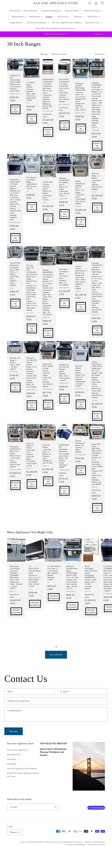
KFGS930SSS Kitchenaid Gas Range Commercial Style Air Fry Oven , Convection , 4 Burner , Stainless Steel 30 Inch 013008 (64, 90)
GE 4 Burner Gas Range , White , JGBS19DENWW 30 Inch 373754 (31, 183)
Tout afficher (56, 654)
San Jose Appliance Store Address (22, 768)
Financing (11, 759)
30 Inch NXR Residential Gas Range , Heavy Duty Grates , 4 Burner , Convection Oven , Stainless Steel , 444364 (15, 274)
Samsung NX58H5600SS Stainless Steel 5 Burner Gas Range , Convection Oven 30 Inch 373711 (64, 187)
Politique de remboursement (95, 842)
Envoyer (13, 731)
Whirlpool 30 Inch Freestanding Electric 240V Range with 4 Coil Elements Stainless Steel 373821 (15, 83)
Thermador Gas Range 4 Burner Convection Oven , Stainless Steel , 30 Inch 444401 (64, 277)
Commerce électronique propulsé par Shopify (66, 842)
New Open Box (13, 754)
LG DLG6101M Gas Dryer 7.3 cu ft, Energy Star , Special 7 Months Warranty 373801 (53, 573)
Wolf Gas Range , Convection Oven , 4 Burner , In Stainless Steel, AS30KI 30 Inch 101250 (47, 454)
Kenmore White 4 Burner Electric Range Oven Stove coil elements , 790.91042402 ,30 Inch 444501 (80, 376)
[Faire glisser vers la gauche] (50, 647)
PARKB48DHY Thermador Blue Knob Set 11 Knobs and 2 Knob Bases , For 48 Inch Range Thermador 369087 (64, 456)
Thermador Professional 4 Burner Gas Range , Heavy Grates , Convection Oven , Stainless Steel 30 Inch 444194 (15, 457)
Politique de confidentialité (75, 844)
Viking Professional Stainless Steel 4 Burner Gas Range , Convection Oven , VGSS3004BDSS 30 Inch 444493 (80, 192)
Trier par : (44, 54)
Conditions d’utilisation (96, 844)
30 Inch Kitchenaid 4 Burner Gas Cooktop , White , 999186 (80, 446)
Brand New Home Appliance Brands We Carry (23, 774)
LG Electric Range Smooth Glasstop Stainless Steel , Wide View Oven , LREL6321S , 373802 (31, 91)
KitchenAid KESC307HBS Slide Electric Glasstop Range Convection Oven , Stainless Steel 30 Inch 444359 (48, 375)
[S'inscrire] (55, 807)
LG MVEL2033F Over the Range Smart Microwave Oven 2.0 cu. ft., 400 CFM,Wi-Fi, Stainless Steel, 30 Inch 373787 (35, 576)
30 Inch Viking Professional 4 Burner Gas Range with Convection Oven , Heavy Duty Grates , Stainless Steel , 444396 (80, 277)
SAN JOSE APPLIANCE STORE (37, 842)
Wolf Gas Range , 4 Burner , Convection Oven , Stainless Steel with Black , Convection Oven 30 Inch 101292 (31, 454)
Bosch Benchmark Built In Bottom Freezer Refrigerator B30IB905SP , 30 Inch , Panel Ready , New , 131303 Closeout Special (91, 577)
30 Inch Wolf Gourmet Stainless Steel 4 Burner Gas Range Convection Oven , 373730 (48, 191)
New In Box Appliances (17, 750)
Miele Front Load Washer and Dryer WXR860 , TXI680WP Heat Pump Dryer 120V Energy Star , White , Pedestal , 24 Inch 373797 (16, 577)
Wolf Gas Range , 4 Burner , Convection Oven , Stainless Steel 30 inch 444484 (97, 181)
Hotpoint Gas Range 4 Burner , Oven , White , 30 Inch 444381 (15, 363)
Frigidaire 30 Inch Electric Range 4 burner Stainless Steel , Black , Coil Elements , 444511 (64, 372)
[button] (72, 11)
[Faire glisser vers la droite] (61, 647)
